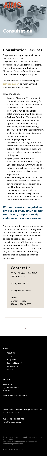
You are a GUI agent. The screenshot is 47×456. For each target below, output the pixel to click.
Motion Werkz (13, 366)
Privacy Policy (8, 449)
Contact (10, 356)
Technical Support (14, 363)
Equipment (11, 359)
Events (10, 369)
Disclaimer (20, 449)
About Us (11, 353)
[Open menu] (41, 6)
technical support (11, 84)
